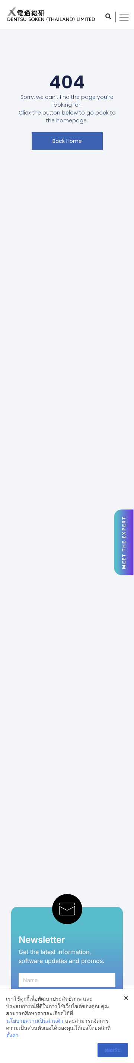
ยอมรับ (113, 1050)
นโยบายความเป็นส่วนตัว (34, 1020)
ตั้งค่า (12, 1035)
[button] (108, 16)
